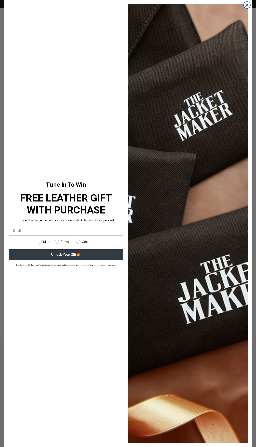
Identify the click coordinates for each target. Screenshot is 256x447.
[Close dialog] (246, 5)
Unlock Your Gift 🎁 (66, 254)
